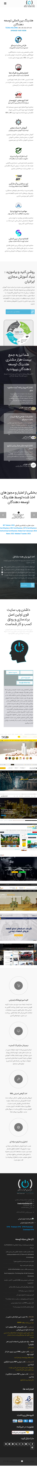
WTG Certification (29, 528)
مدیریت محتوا (13, 672)
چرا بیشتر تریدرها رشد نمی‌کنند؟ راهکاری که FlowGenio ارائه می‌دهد (19, 1246)
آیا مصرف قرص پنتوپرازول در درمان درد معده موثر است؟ (20, 1299)
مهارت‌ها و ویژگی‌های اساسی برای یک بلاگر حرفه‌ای (21, 1287)
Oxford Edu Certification (8, 531)
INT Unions (7, 525)
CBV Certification (16, 528)
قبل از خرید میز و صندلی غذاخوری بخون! (24, 1261)
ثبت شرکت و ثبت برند (18, 156)
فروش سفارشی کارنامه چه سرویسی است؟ (23, 1307)
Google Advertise (24, 683)
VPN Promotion (27, 1227)
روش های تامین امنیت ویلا (27, 1265)
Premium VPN (16, 1227)
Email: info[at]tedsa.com (25, 1204)
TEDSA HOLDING (11, 28)
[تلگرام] (12, 1444)
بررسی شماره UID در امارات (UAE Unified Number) (21, 1269)
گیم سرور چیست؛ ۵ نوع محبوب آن (25, 1295)
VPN (8, 1227)
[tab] (26, 672)
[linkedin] (32, 1447)
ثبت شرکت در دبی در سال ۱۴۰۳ (26, 1291)
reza (32, 1341)
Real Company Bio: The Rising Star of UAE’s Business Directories (19, 1274)
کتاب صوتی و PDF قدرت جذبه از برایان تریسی (22, 1303)
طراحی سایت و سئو (18, 45)
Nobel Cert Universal (25, 531)
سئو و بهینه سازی (25, 677)
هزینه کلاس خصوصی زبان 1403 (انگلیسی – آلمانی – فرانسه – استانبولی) (19, 1281)
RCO (29, 533)
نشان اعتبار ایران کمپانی (27, 1223)
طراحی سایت (26, 672)
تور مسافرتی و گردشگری (18, 183)
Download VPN (28, 1229)
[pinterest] (6, 1444)
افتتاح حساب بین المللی (18, 238)
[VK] (9, 1444)
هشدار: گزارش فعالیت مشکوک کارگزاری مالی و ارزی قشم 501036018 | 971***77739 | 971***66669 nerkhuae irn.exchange (20, 1254)
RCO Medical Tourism (19, 533)
